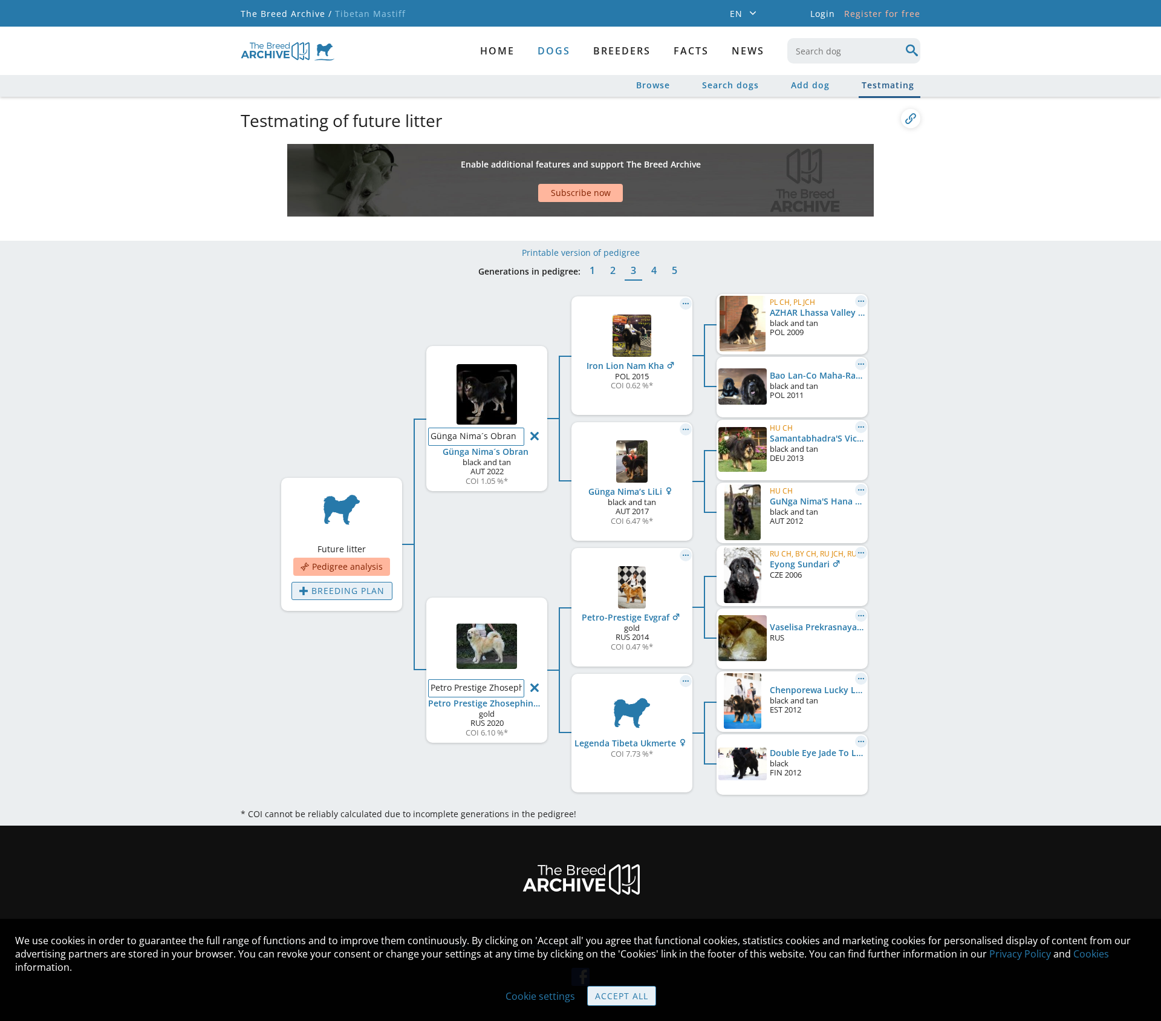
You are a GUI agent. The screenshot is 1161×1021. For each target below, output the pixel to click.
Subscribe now (581, 192)
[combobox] (854, 51)
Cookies (1091, 954)
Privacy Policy (1020, 954)
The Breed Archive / (286, 13)
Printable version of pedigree (581, 252)
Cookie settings (540, 996)
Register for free (882, 13)
